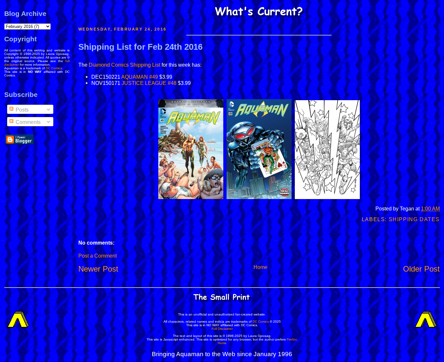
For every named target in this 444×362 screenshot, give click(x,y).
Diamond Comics (109, 65)
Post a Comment (97, 256)
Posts (21, 110)
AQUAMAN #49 (139, 77)
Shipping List (145, 65)
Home (261, 267)
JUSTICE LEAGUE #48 (149, 83)
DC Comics (54, 68)
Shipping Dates (414, 219)
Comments (27, 122)
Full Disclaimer (222, 328)
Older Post (421, 268)
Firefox (292, 339)
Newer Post (98, 268)
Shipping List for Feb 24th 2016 (140, 46)
